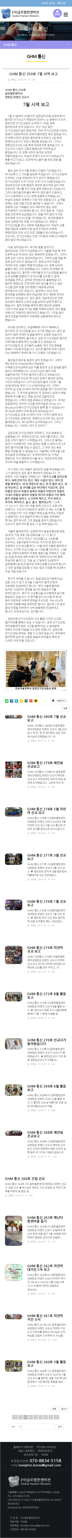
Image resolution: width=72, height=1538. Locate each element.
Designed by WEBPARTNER (23, 1507)
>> (56, 1417)
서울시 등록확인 (25, 1450)
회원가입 (61, 3)
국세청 (44, 1454)
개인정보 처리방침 (46, 1447)
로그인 (52, 3)
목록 (65, 708)
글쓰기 (64, 1409)
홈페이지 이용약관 (23, 1447)
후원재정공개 (45, 1450)
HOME (44, 3)
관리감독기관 (31, 1454)
